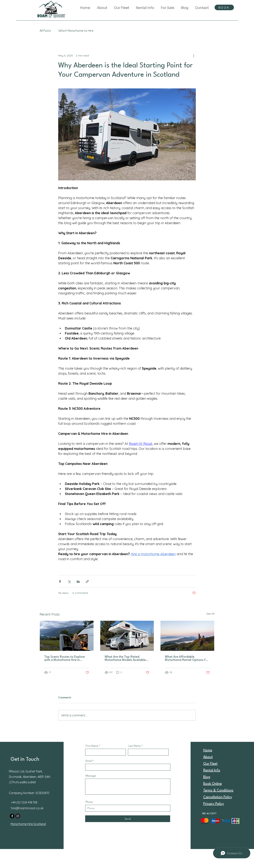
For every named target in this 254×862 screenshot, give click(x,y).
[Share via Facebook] (60, 581)
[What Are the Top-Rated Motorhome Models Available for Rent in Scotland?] (127, 636)
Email (89, 760)
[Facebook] (12, 816)
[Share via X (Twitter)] (69, 581)
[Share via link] (87, 581)
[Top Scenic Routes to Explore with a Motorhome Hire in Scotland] (67, 636)
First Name (92, 745)
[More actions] (193, 55)
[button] (145, 6)
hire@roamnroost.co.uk (27, 808)
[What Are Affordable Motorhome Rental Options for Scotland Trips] (187, 636)
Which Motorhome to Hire (75, 31)
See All (210, 613)
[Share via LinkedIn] (78, 581)
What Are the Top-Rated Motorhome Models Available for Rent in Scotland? (125, 658)
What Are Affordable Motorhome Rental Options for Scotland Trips (186, 658)
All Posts (45, 31)
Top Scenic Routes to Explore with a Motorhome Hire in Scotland (64, 658)
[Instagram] (17, 816)
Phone (89, 802)
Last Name (134, 745)
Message (91, 775)
